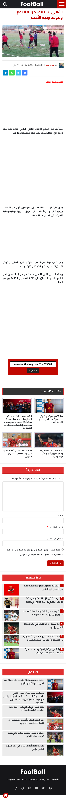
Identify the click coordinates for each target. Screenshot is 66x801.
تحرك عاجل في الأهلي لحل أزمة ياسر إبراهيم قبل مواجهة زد (51, 453)
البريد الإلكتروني (55, 527)
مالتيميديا (32, 779)
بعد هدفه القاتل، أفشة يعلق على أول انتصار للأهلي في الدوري (17, 453)
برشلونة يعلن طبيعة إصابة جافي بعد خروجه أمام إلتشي (26, 734)
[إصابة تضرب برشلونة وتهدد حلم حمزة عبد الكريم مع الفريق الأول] (49, 405)
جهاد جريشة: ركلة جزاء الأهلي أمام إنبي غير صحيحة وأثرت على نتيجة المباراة (43, 638)
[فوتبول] (32, 4)
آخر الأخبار (43, 779)
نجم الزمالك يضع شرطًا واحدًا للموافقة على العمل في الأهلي (44, 587)
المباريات (54, 779)
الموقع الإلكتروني (55, 538)
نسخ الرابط (33, 370)
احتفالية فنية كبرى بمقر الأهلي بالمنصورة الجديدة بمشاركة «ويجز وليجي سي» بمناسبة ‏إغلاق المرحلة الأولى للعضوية (17, 422)
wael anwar (50, 65)
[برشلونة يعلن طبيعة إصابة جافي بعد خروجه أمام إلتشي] (55, 737)
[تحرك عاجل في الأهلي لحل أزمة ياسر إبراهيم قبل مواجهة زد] (49, 440)
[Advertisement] (33, 172)
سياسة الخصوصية (14, 779)
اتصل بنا (24, 779)
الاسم (60, 515)
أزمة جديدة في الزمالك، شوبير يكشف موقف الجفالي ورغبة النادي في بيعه (44, 600)
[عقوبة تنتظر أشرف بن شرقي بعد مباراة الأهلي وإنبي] (55, 750)
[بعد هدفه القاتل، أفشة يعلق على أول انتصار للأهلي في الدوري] (17, 440)
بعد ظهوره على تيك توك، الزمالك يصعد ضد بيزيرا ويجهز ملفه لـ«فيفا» (43, 613)
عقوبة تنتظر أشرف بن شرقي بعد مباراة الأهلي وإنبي (44, 625)
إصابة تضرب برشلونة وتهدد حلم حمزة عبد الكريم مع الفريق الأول (50, 419)
